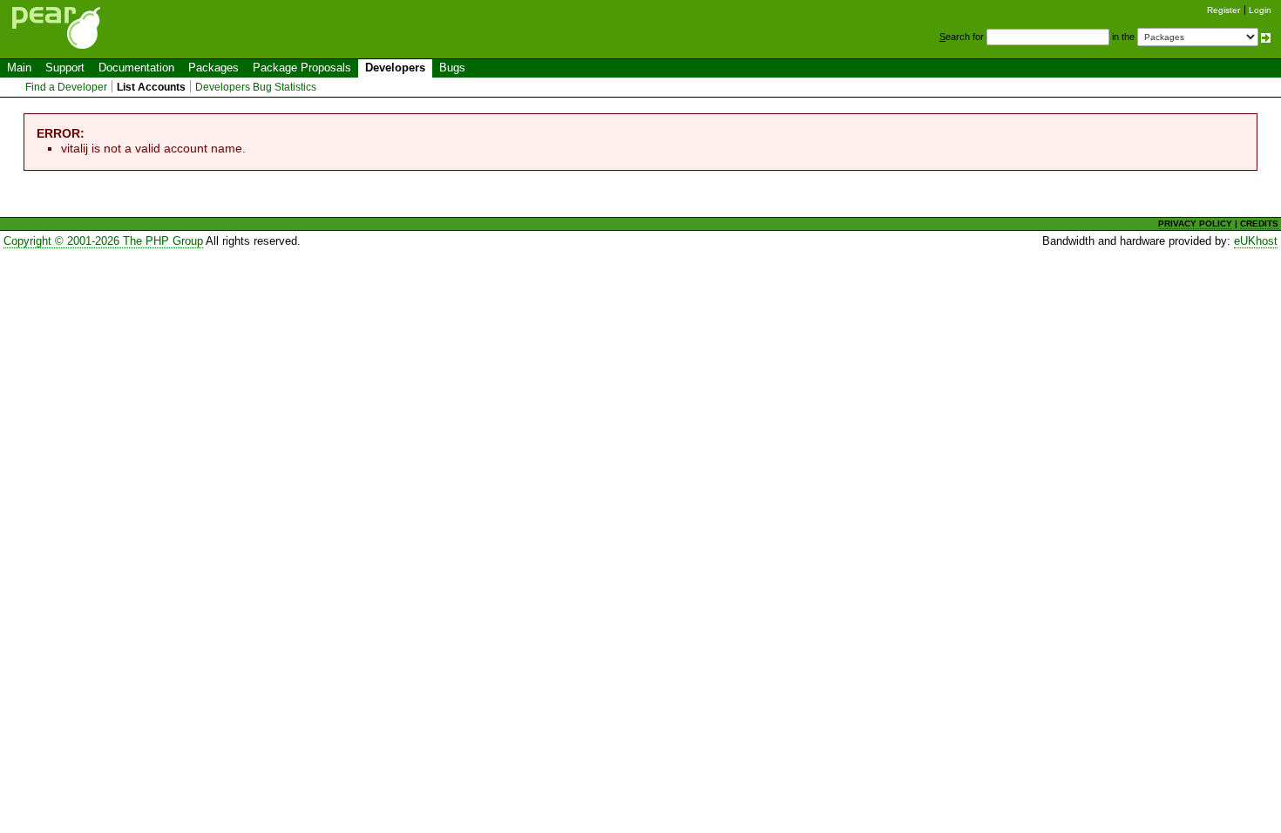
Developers (395, 67)
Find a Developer (66, 87)
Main (19, 67)
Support (65, 67)
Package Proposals (302, 67)
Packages (213, 67)
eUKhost (1256, 240)
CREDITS (1259, 223)
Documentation (136, 67)
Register (1223, 10)
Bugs (452, 67)
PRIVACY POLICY (1195, 223)
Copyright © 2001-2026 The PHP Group (103, 240)
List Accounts (151, 87)
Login (1260, 10)
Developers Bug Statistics (255, 87)
